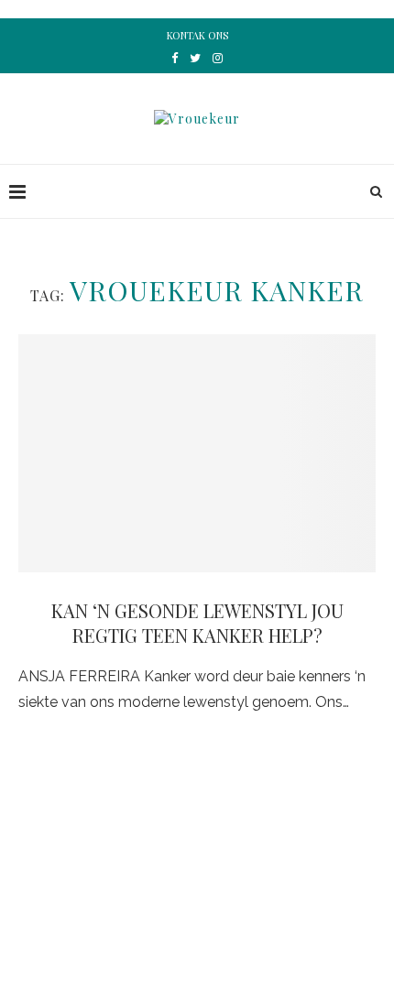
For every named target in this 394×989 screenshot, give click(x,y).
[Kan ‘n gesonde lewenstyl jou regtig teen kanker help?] (197, 453)
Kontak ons (197, 35)
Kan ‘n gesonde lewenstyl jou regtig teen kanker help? (197, 622)
